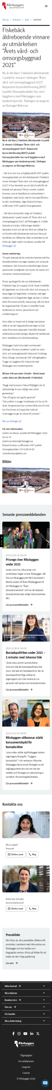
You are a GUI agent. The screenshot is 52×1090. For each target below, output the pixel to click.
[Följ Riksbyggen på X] (38, 1033)
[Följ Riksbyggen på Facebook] (13, 1033)
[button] (26, 479)
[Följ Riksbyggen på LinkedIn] (31, 1033)
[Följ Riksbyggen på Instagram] (19, 1033)
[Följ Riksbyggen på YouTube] (25, 1033)
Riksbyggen (7, 245)
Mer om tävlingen (10, 421)
